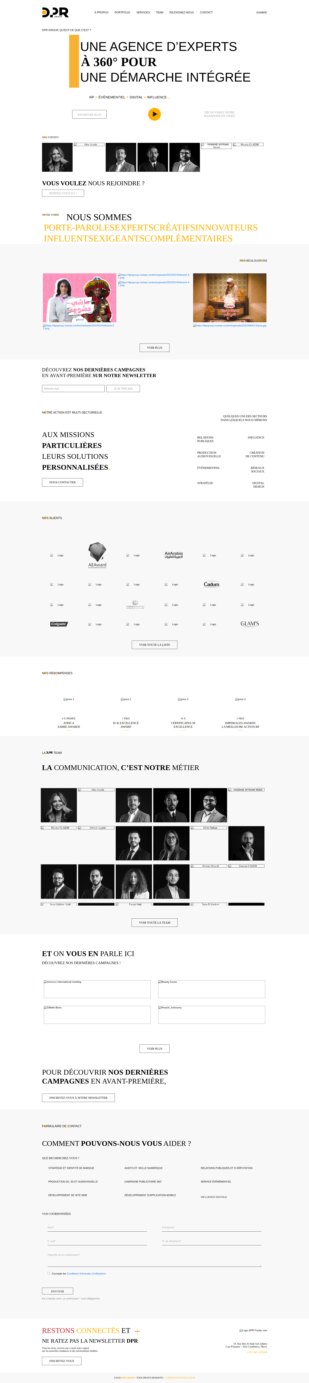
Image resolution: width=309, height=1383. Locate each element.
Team (159, 12)
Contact (206, 12)
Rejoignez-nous (182, 12)
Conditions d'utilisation (180, 1377)
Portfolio (122, 12)
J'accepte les (79, 1273)
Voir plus (154, 347)
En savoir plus (89, 114)
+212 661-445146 (257, 1352)
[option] (57, 157)
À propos (101, 12)
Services (143, 12)
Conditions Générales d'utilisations (86, 1273)
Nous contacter (62, 482)
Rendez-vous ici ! (63, 193)
